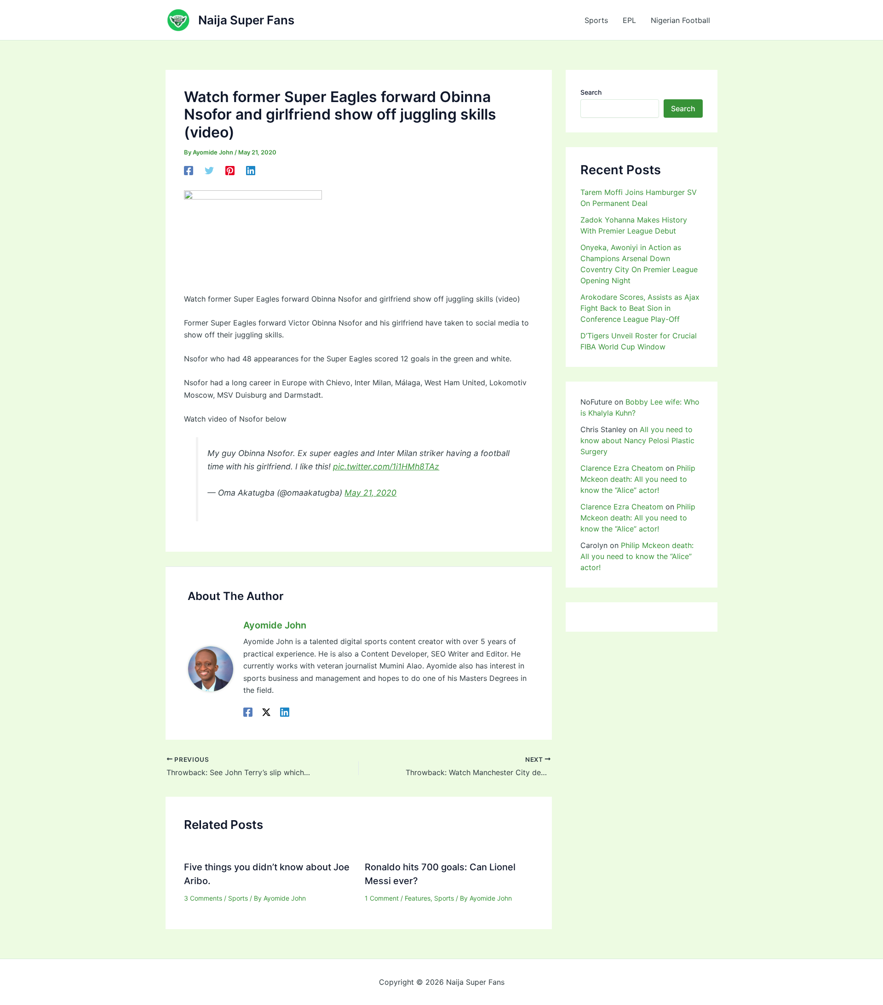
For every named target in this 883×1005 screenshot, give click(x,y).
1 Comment (382, 898)
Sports (596, 20)
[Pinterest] (230, 170)
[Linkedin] (250, 170)
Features (417, 898)
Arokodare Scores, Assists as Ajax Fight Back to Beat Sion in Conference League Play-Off (640, 308)
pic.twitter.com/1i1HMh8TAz (386, 466)
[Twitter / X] (266, 712)
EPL (629, 20)
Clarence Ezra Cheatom (621, 468)
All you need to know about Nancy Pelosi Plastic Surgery (637, 440)
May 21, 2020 (370, 492)
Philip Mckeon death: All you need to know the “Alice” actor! (637, 479)
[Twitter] (209, 170)
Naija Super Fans (246, 20)
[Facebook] (188, 170)
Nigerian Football (680, 20)
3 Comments (203, 898)
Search (591, 92)
